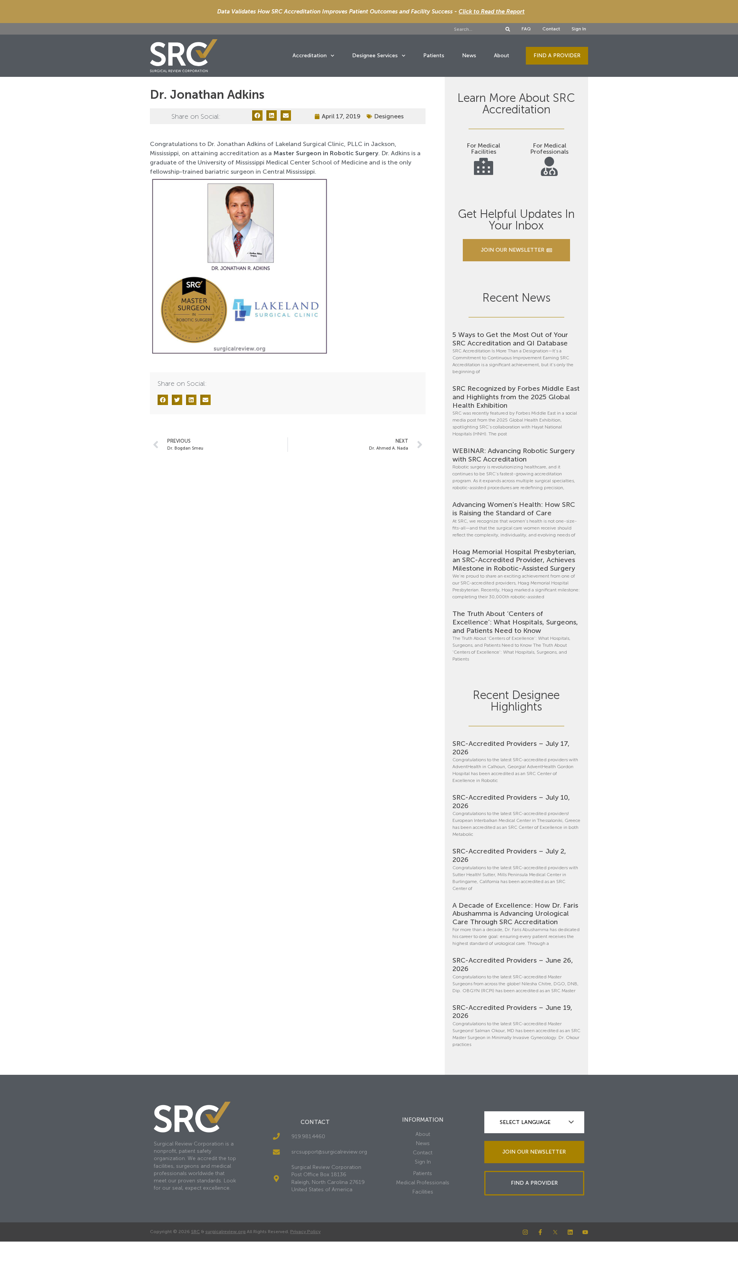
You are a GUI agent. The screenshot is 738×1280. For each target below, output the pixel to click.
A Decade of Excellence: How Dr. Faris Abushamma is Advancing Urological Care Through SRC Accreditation (515, 913)
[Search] (508, 29)
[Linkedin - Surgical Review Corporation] (570, 1232)
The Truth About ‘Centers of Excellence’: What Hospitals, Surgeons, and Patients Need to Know (515, 621)
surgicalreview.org (225, 1231)
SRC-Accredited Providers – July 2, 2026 (509, 855)
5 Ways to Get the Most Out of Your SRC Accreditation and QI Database (510, 338)
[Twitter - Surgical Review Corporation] (555, 1232)
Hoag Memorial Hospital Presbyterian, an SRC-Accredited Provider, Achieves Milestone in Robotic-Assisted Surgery (514, 560)
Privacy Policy (305, 1231)
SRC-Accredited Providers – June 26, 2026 (512, 964)
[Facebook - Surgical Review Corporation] (540, 1232)
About (501, 55)
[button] (257, 115)
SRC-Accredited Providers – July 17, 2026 (511, 747)
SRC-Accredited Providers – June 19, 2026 (512, 1011)
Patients (433, 55)
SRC (195, 1231)
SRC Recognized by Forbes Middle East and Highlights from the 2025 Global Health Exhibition (516, 396)
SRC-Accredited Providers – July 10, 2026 (511, 801)
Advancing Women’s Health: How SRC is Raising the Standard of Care (513, 508)
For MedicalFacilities (483, 148)
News (469, 55)
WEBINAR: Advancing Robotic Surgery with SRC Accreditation (513, 455)
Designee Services (375, 55)
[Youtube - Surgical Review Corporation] (585, 1232)
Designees (389, 116)
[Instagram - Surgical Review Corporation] (525, 1232)
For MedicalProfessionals (549, 148)
